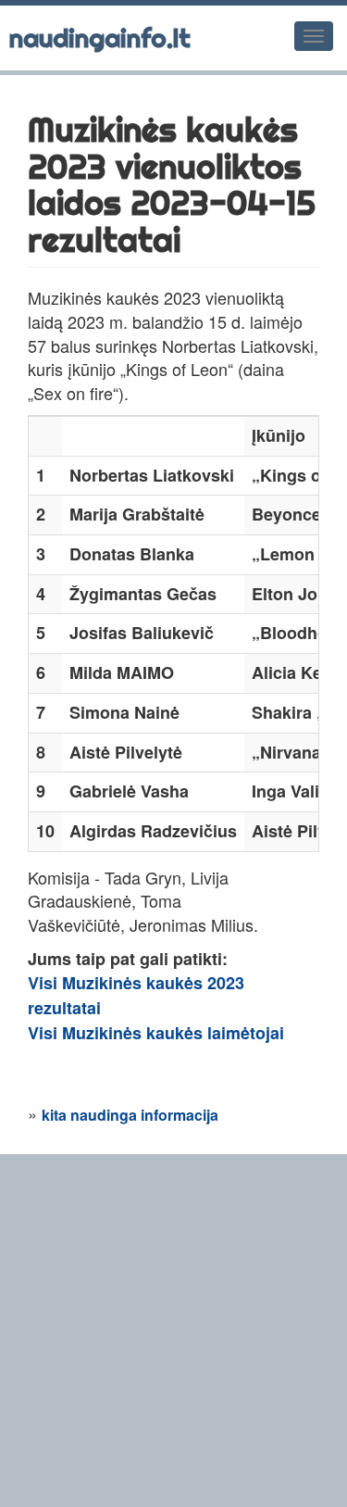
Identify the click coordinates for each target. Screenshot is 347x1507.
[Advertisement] (173, 1327)
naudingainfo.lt (100, 37)
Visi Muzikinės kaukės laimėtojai (156, 1033)
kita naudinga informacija (130, 1114)
